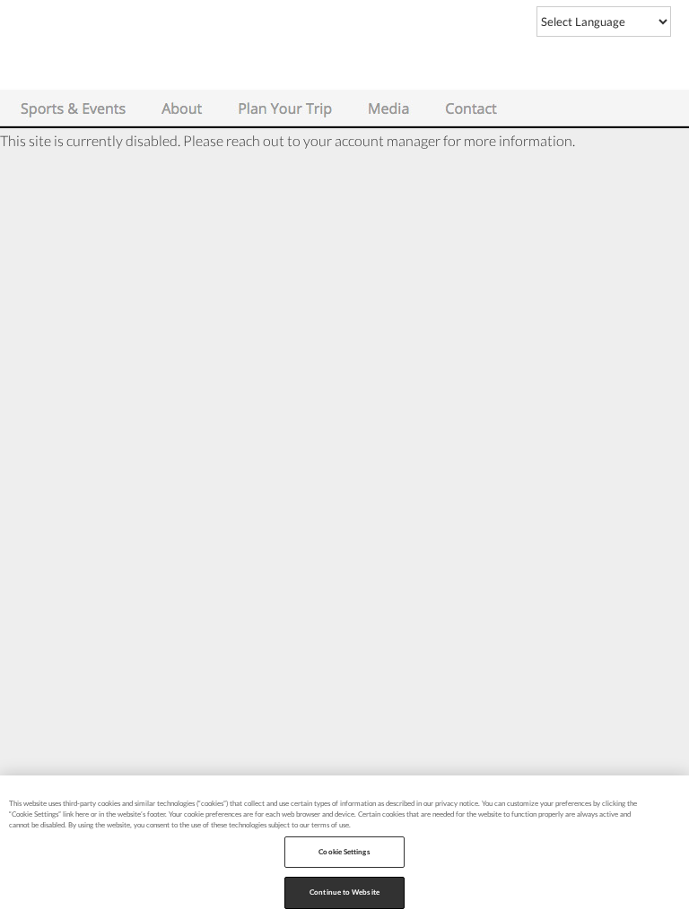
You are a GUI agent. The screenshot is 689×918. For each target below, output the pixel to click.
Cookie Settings (344, 851)
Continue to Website (344, 892)
